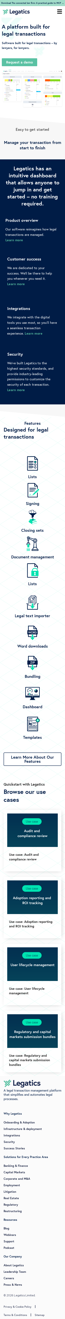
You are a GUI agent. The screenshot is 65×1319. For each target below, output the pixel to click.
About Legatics (14, 1265)
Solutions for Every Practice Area (26, 1157)
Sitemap (39, 1315)
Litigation (10, 1191)
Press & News (13, 1284)
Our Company (13, 1256)
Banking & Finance (16, 1166)
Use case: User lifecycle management (27, 990)
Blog (6, 1228)
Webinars (10, 1235)
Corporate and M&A (17, 1178)
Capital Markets (14, 1172)
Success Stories (14, 1148)
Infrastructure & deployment (23, 1129)
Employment (12, 1185)
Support (9, 1241)
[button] (59, 12)
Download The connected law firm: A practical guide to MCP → (32, 3)
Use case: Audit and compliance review (24, 856)
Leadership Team (15, 1271)
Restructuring (13, 1211)
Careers (9, 1278)
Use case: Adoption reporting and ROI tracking (30, 923)
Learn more (14, 240)
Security (9, 1142)
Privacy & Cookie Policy (17, 1306)
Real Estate (11, 1198)
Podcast (9, 1248)
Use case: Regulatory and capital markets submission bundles (29, 1060)
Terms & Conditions (15, 1315)
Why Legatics (13, 1113)
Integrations (12, 1135)
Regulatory (11, 1204)
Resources (10, 1219)
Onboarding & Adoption (19, 1122)
